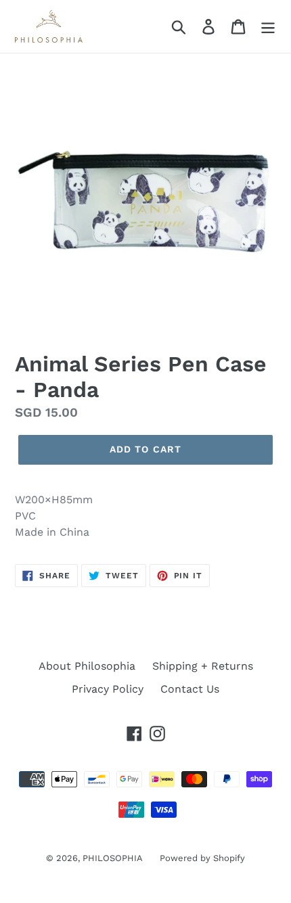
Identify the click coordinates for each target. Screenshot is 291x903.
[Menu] (268, 26)
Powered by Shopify (202, 858)
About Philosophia (87, 665)
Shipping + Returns (202, 665)
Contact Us (189, 688)
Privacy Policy (107, 688)
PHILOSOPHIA (113, 858)
